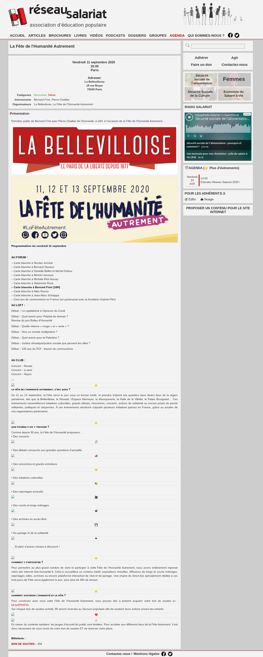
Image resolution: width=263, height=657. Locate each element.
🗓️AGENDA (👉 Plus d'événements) (212, 168)
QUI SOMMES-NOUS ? (206, 35)
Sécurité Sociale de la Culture (200, 93)
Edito (192, 199)
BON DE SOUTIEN (22, 643)
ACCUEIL (17, 35)
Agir (234, 58)
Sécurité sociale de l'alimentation (202, 79)
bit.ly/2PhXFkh (20, 604)
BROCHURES (60, 35)
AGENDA (177, 35)
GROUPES (158, 35)
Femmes (234, 79)
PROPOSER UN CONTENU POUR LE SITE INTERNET (218, 210)
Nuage (209, 199)
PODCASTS (115, 35)
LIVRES (80, 35)
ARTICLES (37, 35)
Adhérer (201, 58)
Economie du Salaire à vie (234, 93)
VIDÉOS (96, 35)
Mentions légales (146, 654)
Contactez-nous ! (119, 654)
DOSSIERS (137, 35)
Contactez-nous (235, 65)
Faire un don (201, 65)
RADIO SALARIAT (198, 107)
